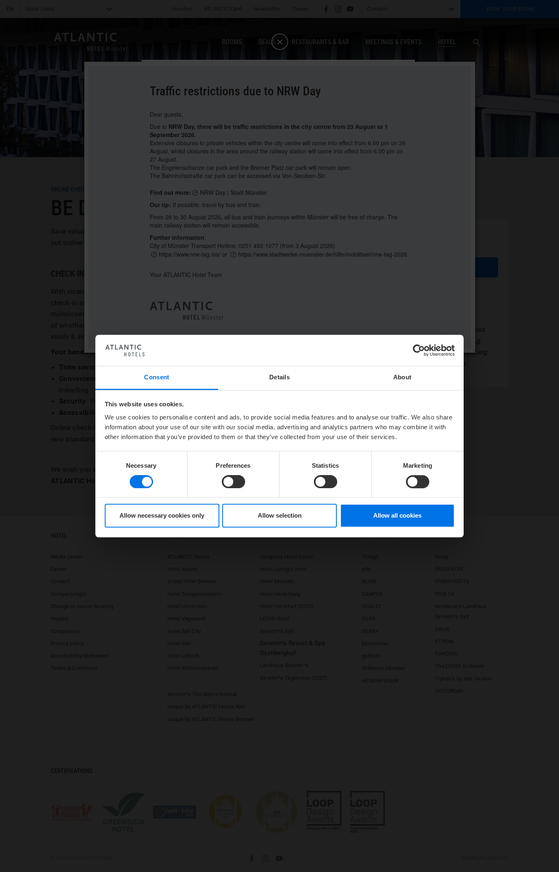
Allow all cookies (397, 515)
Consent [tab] (156, 377)
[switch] (233, 481)
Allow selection (280, 515)
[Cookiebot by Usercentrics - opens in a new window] (419, 350)
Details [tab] (279, 377)
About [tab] (402, 377)
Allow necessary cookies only (161, 515)
